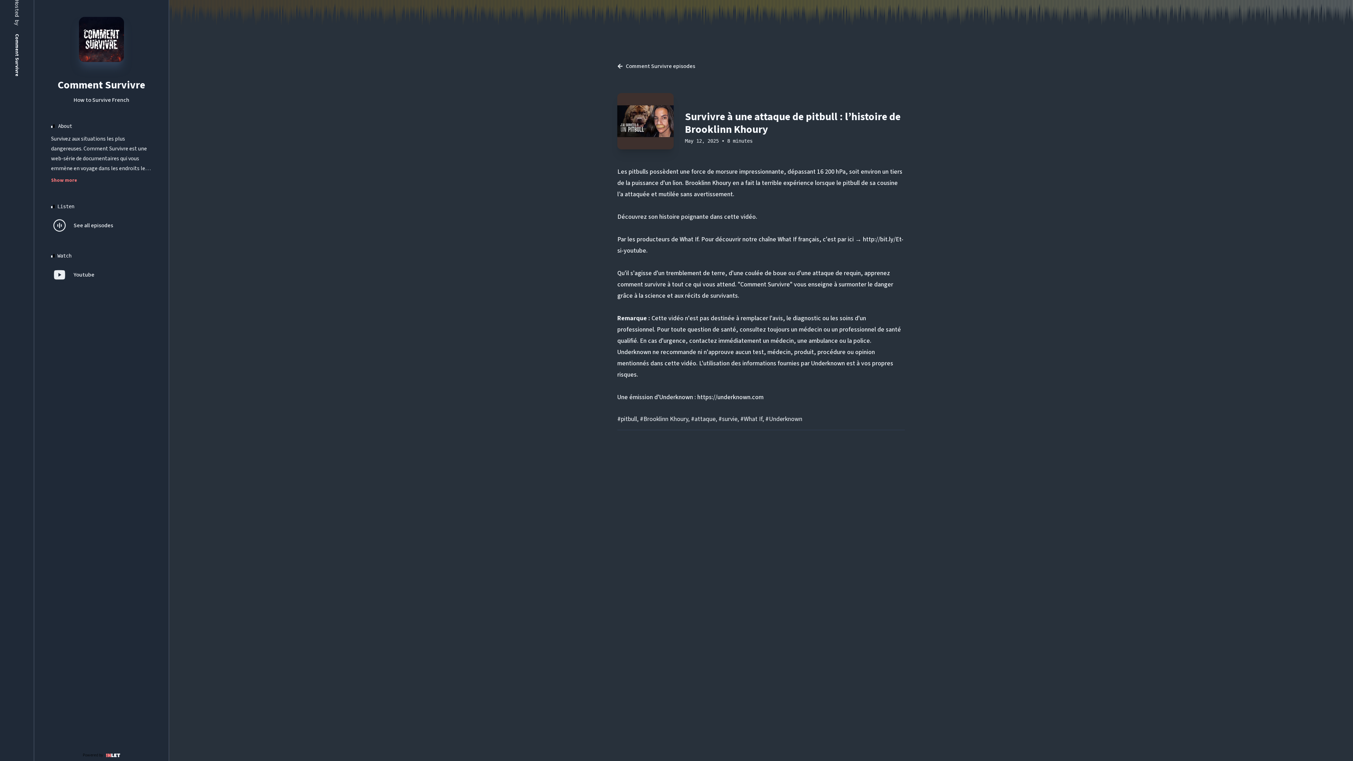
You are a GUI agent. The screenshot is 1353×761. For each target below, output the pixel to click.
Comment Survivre (101, 85)
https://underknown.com (730, 397)
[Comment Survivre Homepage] (101, 39)
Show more (64, 180)
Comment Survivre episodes (660, 66)
